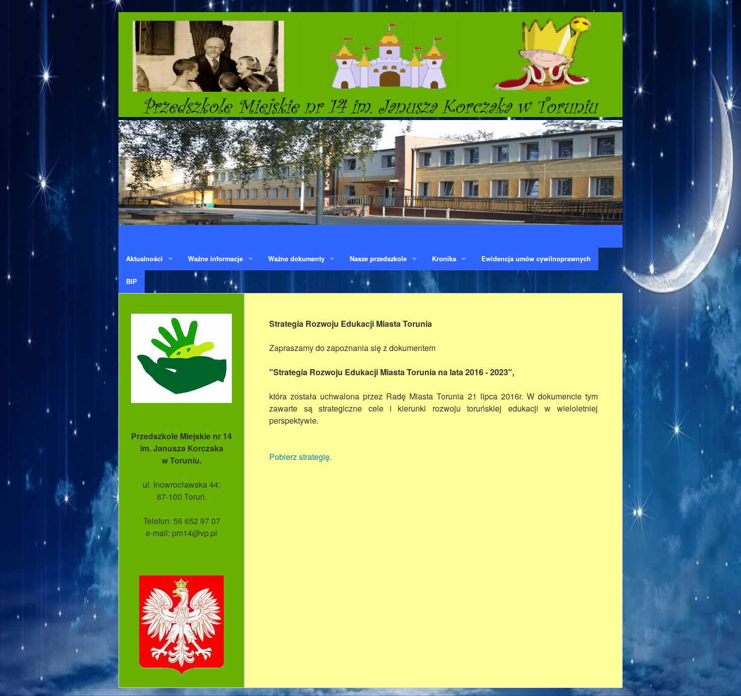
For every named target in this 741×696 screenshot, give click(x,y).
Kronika (444, 258)
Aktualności (144, 258)
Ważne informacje (215, 258)
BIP (131, 281)
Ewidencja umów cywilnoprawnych (536, 258)
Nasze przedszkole (378, 258)
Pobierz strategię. (300, 456)
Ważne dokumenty (296, 258)
